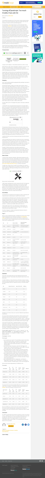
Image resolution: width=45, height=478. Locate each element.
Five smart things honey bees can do (9, 163)
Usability (16, 430)
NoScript (9, 25)
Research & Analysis (14, 6)
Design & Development (6, 6)
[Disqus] (15, 447)
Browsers (12, 430)
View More (11, 426)
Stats (19, 6)
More (22, 6)
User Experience (5, 431)
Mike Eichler (10, 15)
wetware (3, 387)
